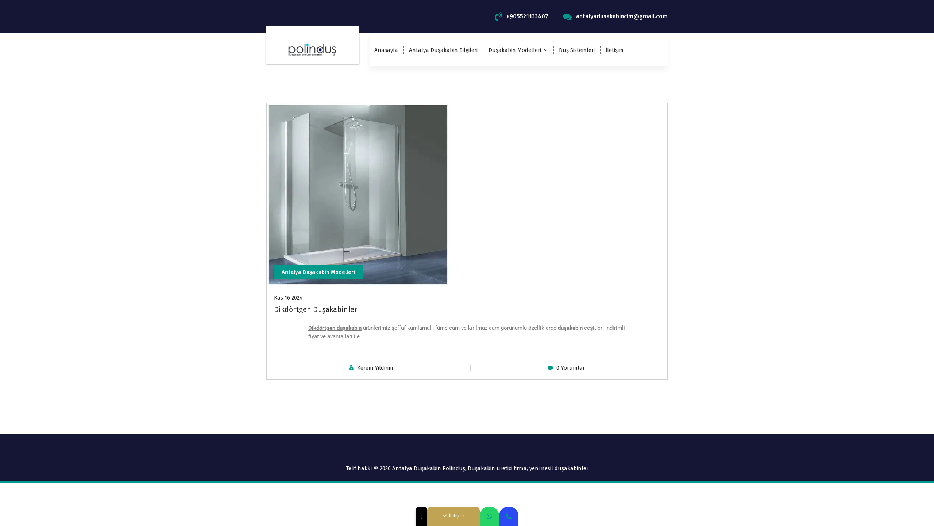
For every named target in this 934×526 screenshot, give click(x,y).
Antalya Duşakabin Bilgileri (443, 50)
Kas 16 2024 (288, 297)
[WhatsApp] (489, 516)
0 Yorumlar (570, 368)
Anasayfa (386, 50)
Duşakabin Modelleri (515, 50)
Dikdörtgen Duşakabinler (315, 309)
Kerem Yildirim (375, 368)
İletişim (615, 50)
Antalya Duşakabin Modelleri (318, 272)
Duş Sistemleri (577, 50)
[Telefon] (508, 516)
